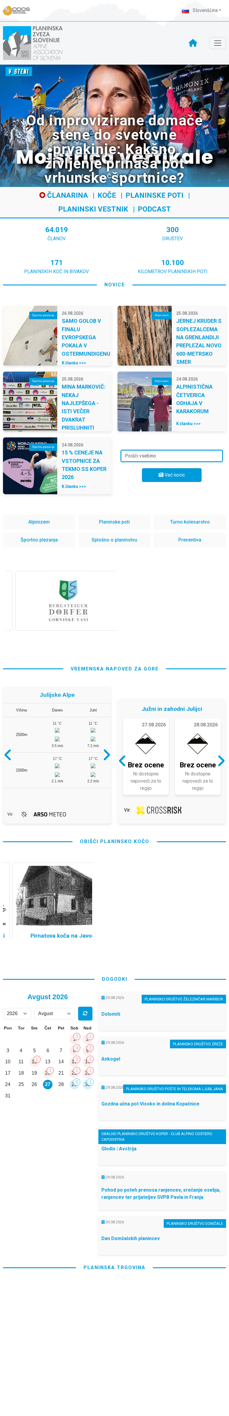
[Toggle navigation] (217, 43)
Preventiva (189, 540)
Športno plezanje (39, 540)
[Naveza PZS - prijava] (19, 10)
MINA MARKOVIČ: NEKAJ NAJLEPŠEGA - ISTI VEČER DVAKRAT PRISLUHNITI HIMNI (84, 411)
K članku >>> (74, 363)
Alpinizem (39, 522)
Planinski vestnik (93, 209)
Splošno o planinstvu (114, 540)
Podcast (154, 209)
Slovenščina (204, 10)
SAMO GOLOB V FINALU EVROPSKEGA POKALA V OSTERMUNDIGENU (86, 337)
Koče (107, 195)
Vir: (10, 814)
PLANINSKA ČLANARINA (58, 1347)
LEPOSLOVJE (171, 1347)
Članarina (66, 195)
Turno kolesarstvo (190, 522)
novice (114, 285)
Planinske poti (154, 195)
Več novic (174, 475)
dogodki (114, 979)
